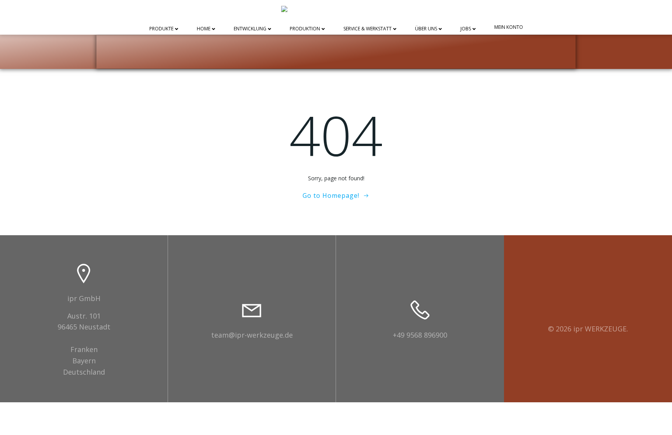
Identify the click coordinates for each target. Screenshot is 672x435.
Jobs (465, 29)
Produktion (305, 29)
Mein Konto (508, 27)
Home (203, 29)
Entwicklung (250, 29)
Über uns (426, 29)
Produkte (161, 29)
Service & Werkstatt (367, 29)
